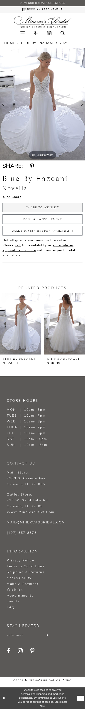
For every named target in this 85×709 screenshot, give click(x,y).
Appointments (20, 595)
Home (9, 43)
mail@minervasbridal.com (36, 522)
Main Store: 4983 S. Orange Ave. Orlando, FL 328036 (27, 478)
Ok (80, 698)
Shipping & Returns (26, 572)
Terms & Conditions (26, 566)
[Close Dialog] (4, 698)
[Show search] (62, 33)
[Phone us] (36, 33)
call (18, 245)
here (42, 706)
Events (13, 601)
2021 (64, 43)
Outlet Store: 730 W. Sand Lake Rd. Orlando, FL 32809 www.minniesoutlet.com (31, 503)
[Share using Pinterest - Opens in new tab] (31, 166)
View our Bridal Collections (42, 3)
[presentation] (20, 323)
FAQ (11, 607)
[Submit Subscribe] (47, 635)
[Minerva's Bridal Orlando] (42, 22)
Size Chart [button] (12, 197)
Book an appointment (42, 219)
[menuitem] (22, 33)
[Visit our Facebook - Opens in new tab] (9, 651)
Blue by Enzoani (37, 43)
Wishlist (15, 590)
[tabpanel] (42, 104)
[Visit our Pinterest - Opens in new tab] (32, 651)
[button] (22, 33)
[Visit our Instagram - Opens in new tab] (21, 651)
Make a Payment (23, 584)
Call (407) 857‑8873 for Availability (42, 230)
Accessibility (19, 578)
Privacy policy (20, 560)
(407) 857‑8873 (22, 533)
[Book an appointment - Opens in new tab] (49, 33)
